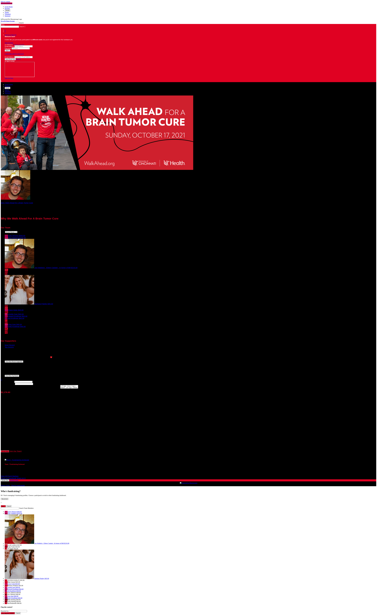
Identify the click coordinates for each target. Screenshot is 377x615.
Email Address (9, 46)
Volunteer (8, 14)
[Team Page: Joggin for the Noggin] (15, 199)
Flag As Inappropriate (18, 485)
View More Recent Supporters (13, 361)
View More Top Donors (11, 376)
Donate (7, 10)
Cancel (9, 506)
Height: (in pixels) (7, 384)
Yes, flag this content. (8, 613)
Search (21, 23)
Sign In (18, 59)
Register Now (14, 480)
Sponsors (7, 16)
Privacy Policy (5, 485)
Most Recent (10, 345)
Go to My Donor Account (8, 21)
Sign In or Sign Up (10, 35)
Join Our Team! (16, 451)
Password (8, 48)
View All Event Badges (9, 476)
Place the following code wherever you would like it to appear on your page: (30, 388)
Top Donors (9, 347)
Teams (7, 12)
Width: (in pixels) (7, 382)
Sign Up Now (9, 43)
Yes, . (3, 506)
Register (7, 8)
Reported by (4, 611)
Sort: (3, 232)
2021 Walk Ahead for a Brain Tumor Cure (17, 203)
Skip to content (5, 1)
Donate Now (5, 451)
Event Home (9, 7)
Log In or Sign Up (6, 3)
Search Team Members (26, 508)
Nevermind (5, 499)
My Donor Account (18, 44)
